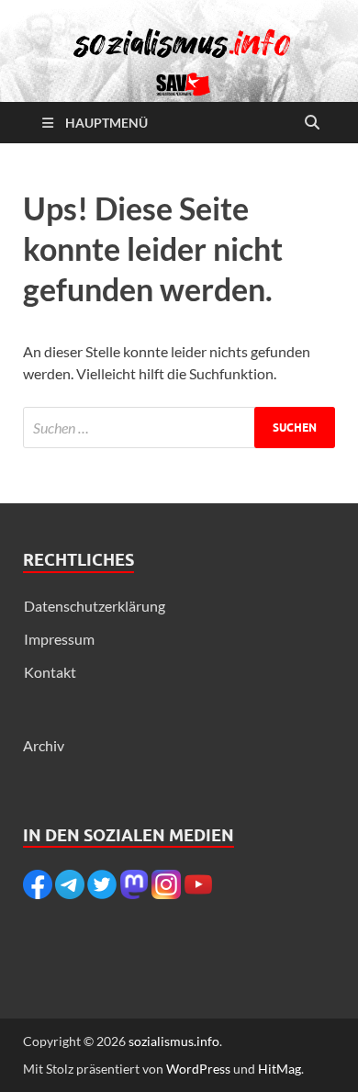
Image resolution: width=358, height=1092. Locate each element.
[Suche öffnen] (312, 123)
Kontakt (50, 672)
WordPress (198, 1068)
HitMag (279, 1068)
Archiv (43, 745)
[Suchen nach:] (179, 427)
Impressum (59, 638)
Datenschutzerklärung (94, 605)
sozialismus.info (174, 1041)
